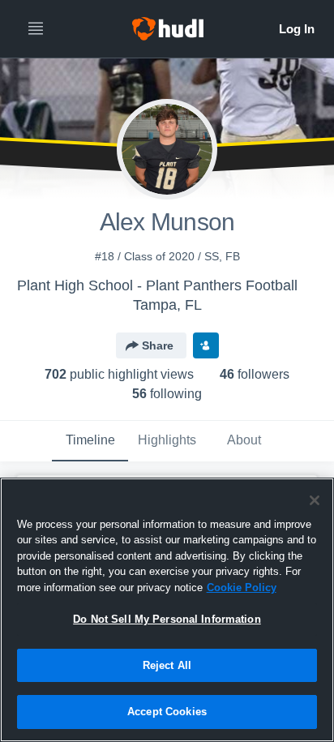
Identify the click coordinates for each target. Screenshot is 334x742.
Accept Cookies (167, 712)
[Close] (314, 500)
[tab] (90, 441)
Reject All (167, 665)
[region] (167, 610)
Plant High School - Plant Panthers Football (157, 285)
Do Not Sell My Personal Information (167, 619)
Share (157, 345)
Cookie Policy (241, 587)
